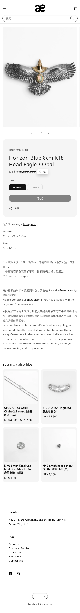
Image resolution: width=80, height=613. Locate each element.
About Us (14, 544)
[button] (4, 8)
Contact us (15, 552)
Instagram (29, 224)
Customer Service (19, 548)
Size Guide (15, 556)
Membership (16, 560)
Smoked (18, 187)
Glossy (35, 187)
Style (11, 180)
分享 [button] (17, 208)
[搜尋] (72, 18)
